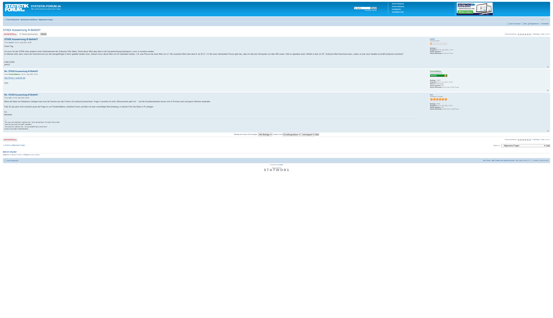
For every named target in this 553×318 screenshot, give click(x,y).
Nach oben (548, 67)
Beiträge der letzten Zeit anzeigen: (246, 134)
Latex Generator (515, 24)
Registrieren (534, 24)
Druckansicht (542, 19)
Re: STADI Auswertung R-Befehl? (21, 71)
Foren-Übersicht (13, 19)
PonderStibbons (14, 74)
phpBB (280, 164)
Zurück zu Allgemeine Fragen (15, 145)
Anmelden (545, 24)
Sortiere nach (278, 134)
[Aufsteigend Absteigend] (310, 134)
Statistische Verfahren (29, 19)
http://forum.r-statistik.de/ (14, 78)
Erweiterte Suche (371, 10)
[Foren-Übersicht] (17, 7)
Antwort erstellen (9, 33)
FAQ (525, 24)
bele (10, 98)
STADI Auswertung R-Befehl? (21, 30)
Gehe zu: (497, 145)
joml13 (11, 42)
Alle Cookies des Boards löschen (503, 160)
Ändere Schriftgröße (547, 19)
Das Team (486, 160)
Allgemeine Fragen (46, 19)
